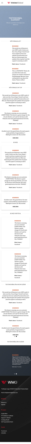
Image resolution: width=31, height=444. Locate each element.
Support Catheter (6, 417)
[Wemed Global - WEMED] (15, 3)
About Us (3, 402)
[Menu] (2, 3)
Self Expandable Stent (7, 422)
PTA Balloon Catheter (7, 415)
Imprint (3, 404)
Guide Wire (4, 413)
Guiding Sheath (5, 419)
